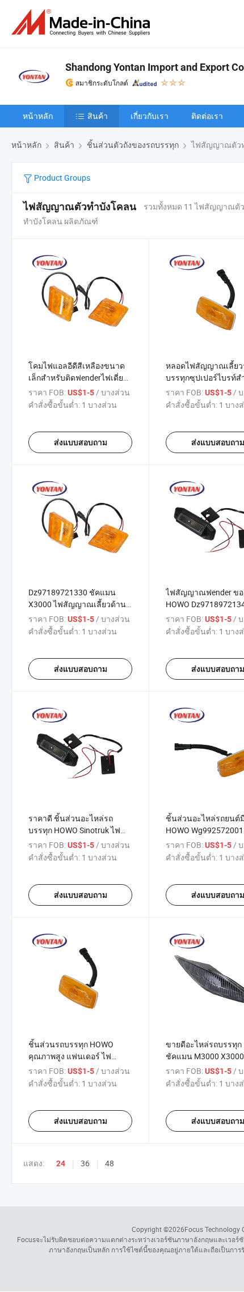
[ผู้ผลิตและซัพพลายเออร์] (82, 22)
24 (60, 1163)
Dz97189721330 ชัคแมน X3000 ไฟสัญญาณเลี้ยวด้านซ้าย (77, 604)
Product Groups (61, 177)
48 (109, 1163)
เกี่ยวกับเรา (150, 115)
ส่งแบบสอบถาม (80, 442)
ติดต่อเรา (207, 115)
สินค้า (97, 115)
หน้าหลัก (38, 115)
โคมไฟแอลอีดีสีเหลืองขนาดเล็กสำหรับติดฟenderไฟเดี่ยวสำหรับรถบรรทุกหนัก (78, 377)
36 (85, 1163)
